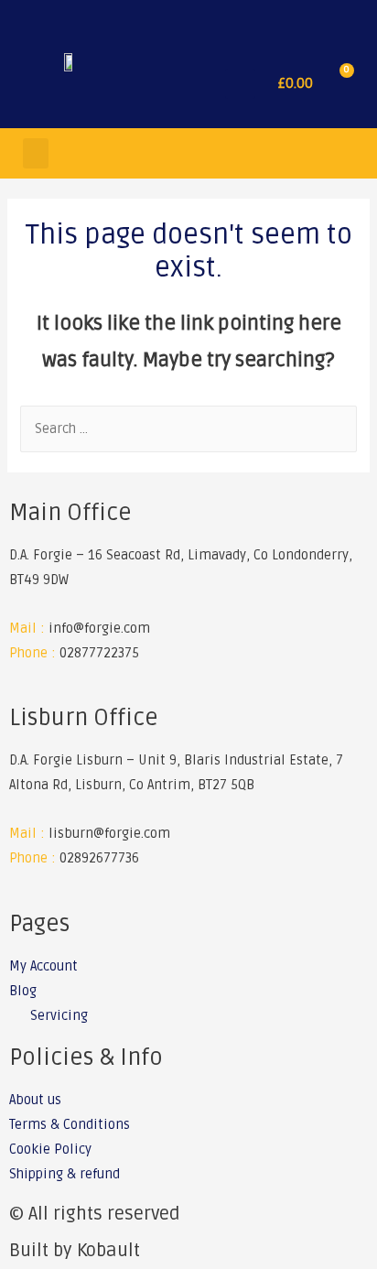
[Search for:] (188, 429)
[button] (240, 84)
